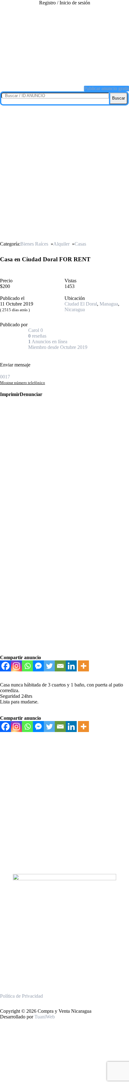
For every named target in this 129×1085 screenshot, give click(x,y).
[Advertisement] (64, 173)
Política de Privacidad (21, 996)
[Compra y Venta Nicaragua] (64, 73)
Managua (109, 304)
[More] (83, 665)
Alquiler (61, 244)
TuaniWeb (44, 1016)
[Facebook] (5, 665)
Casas (80, 244)
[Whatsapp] (27, 665)
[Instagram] (16, 665)
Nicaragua (74, 309)
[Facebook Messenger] (38, 665)
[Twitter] (49, 665)
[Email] (60, 665)
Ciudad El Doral (80, 304)
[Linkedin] (71, 665)
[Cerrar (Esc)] (122, 7)
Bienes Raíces (34, 244)
